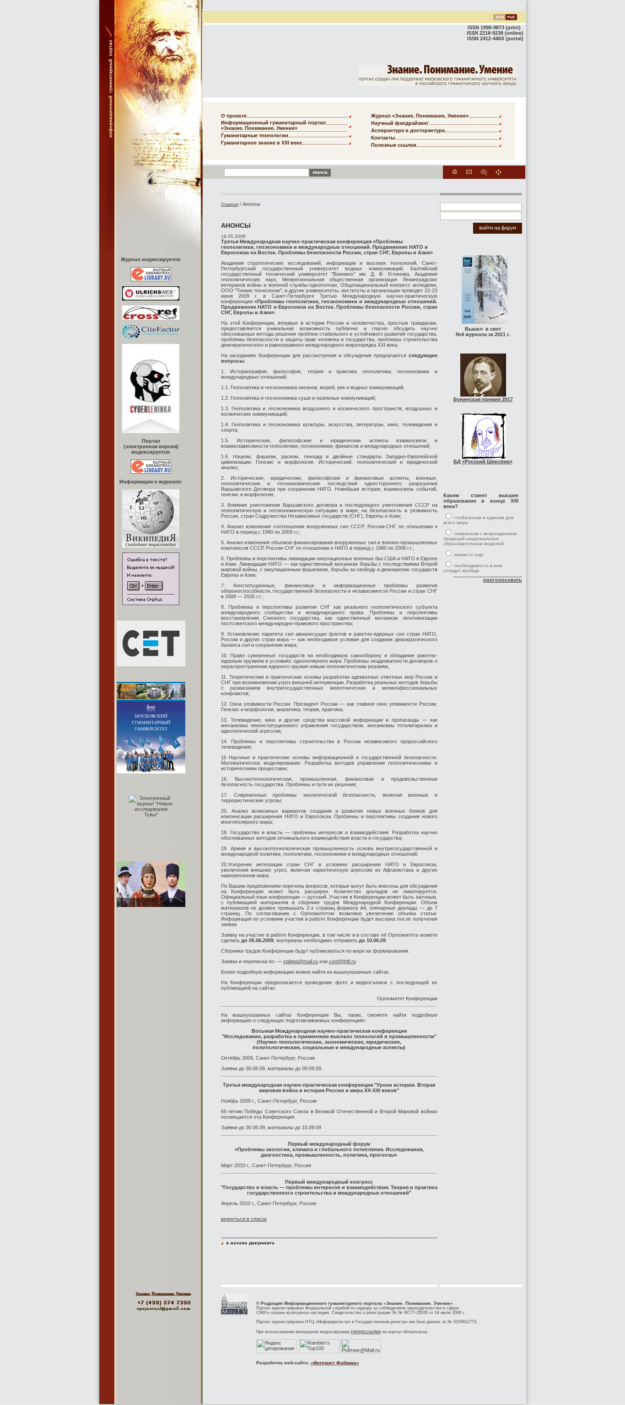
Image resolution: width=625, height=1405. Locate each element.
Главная (229, 204)
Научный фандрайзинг (400, 123)
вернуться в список (244, 1219)
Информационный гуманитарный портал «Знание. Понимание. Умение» (273, 125)
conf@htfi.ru (342, 961)
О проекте (234, 115)
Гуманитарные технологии (254, 135)
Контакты (383, 137)
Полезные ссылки (393, 145)
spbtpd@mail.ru (300, 961)
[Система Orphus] (150, 603)
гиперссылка (366, 1331)
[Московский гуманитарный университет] (234, 1314)
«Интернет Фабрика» (335, 1362)
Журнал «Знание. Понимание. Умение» (420, 115)
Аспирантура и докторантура (408, 130)
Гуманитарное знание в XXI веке (261, 142)
